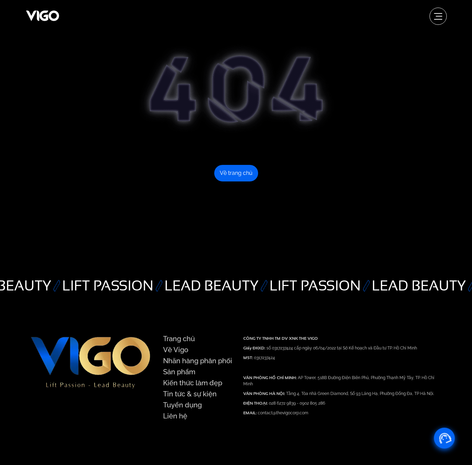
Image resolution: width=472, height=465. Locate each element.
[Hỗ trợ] (444, 438)
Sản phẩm (179, 372)
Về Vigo (175, 350)
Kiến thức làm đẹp (192, 383)
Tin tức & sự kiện (190, 394)
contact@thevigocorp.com (282, 412)
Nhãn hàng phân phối (197, 361)
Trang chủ (179, 339)
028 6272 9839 (283, 403)
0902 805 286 (312, 403)
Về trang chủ (236, 173)
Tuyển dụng (182, 405)
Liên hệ (175, 416)
